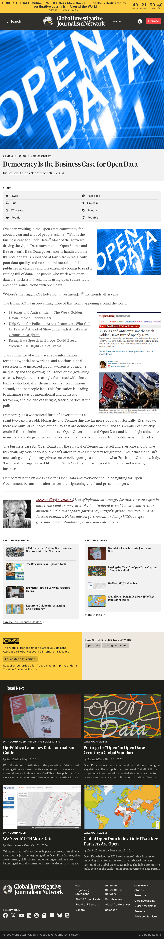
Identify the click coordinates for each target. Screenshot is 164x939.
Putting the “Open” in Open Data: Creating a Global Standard (114, 750)
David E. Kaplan (97, 850)
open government (115, 645)
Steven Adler (18, 173)
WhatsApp (17, 210)
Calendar (111, 909)
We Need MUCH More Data (28, 838)
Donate (153, 21)
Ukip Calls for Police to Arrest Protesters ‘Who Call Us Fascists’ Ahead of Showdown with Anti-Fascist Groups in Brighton (49, 329)
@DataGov (64, 500)
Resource (140, 895)
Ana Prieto (13, 759)
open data (93, 645)
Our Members (114, 899)
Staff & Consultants (87, 899)
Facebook (93, 195)
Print (14, 203)
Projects (139, 911)
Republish (93, 217)
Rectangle (154, 934)
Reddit (15, 217)
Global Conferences (118, 904)
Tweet (15, 195)
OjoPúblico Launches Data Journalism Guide (38, 750)
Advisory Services (145, 916)
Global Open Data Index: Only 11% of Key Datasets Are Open (121, 841)
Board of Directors (87, 904)
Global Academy (144, 900)
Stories (8, 156)
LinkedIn (92, 203)
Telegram (93, 210)
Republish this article (22, 659)
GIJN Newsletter (145, 905)
